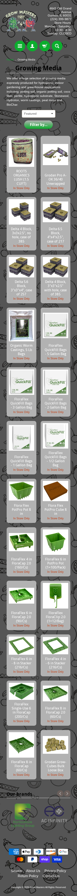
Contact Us (51, 876)
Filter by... (38, 125)
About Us (33, 871)
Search (16, 871)
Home (10, 59)
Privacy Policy (55, 871)
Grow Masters (37, 887)
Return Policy (28, 876)
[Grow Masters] (20, 21)
